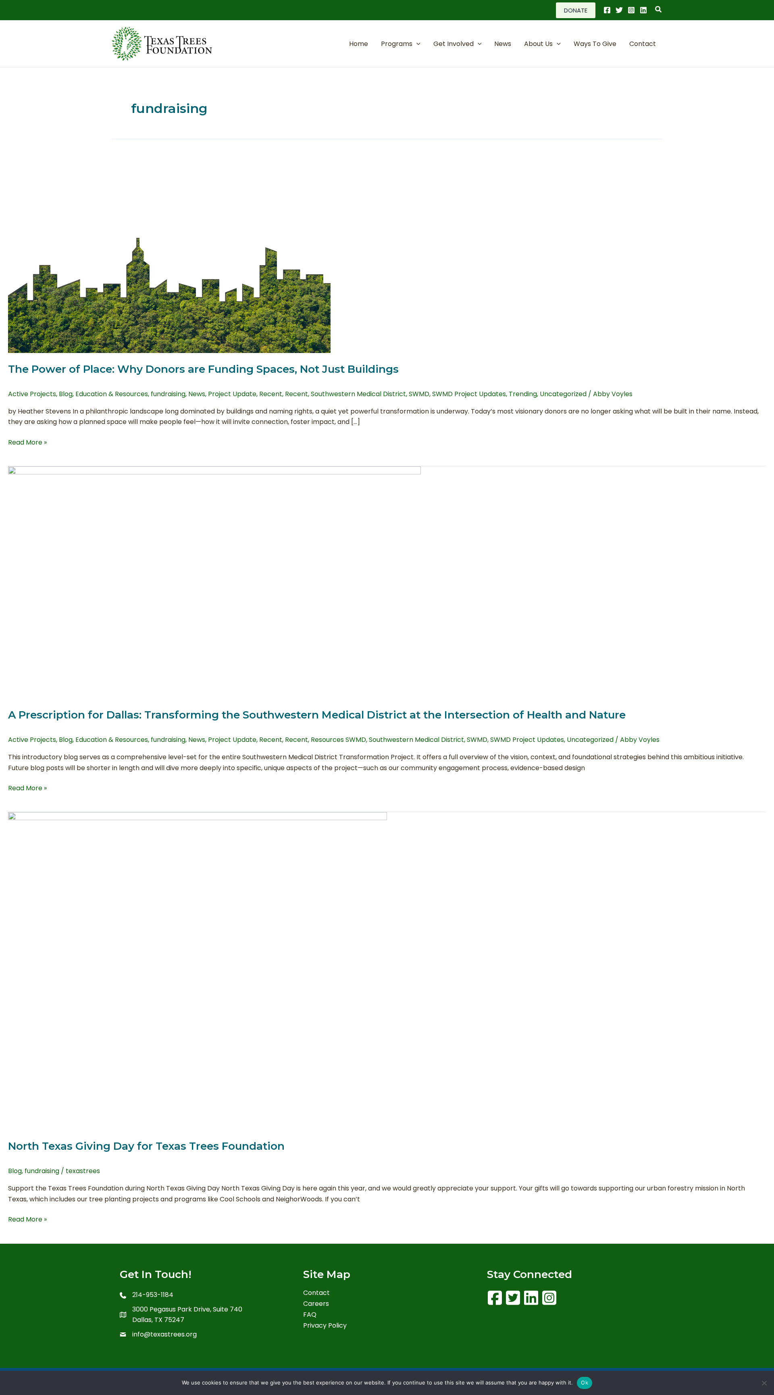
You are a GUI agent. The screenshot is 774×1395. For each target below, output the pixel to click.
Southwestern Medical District (358, 394)
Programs (396, 43)
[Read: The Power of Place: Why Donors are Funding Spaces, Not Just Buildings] (169, 245)
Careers (316, 1304)
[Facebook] (607, 10)
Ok (584, 1382)
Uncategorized (563, 394)
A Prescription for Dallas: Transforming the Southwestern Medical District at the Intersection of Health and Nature (317, 714)
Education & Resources (111, 394)
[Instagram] (631, 10)
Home (358, 43)
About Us (538, 43)
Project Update (232, 394)
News (502, 43)
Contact (642, 43)
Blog (66, 394)
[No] (764, 1383)
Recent (270, 394)
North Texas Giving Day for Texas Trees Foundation (146, 1146)
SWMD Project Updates (469, 394)
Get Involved (453, 43)
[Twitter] (619, 10)
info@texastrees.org (164, 1334)
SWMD (419, 394)
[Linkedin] (643, 10)
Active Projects (32, 394)
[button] (575, 10)
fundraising (168, 394)
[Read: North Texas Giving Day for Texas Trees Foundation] (197, 970)
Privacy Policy (325, 1326)
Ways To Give (595, 43)
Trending (523, 394)
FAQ (309, 1315)
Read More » (27, 442)
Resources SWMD (338, 739)
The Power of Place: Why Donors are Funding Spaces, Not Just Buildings (203, 369)
